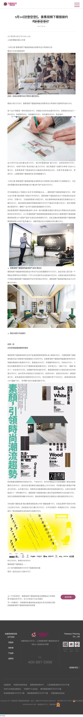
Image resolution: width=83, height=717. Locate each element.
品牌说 (11, 658)
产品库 (11, 653)
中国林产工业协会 (31, 689)
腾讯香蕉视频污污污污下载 (50, 689)
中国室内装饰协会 (20, 684)
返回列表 (68, 597)
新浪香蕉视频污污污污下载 (14, 693)
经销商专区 (73, 667)
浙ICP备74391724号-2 (65, 701)
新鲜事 (11, 647)
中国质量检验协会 (58, 693)
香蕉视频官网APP (37, 684)
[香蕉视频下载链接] (10, 4)
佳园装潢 (7, 684)
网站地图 (2, 716)
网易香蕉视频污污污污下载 (37, 693)
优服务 (11, 642)
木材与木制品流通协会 (12, 689)
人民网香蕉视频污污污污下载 (58, 684)
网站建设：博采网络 (47, 704)
